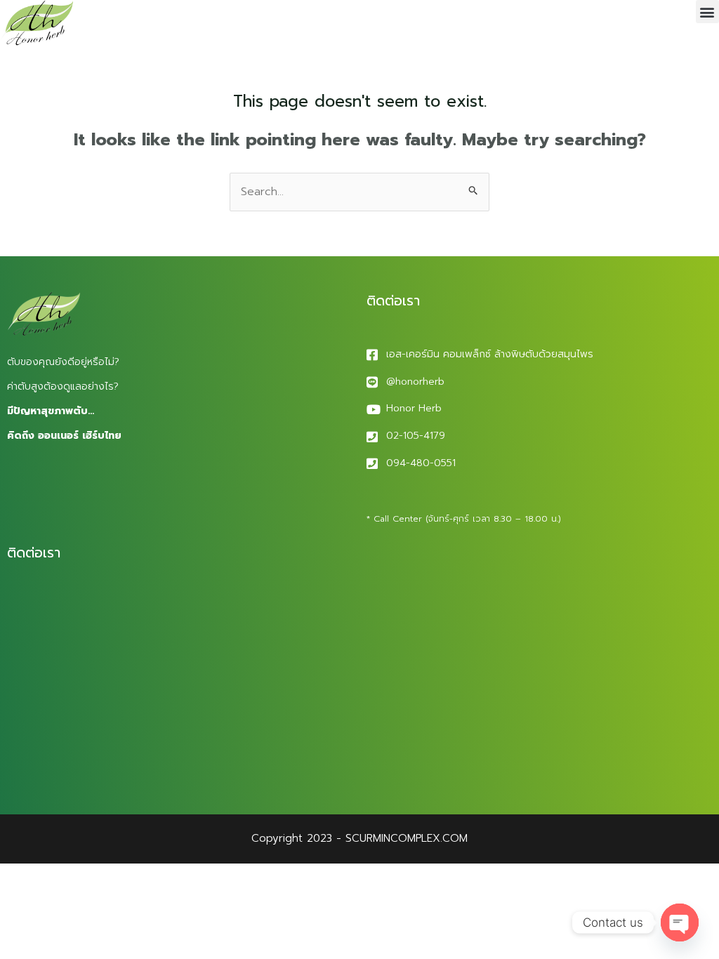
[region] (182, 849)
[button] (707, 11)
